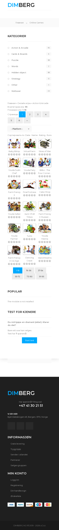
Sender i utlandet (19, 454)
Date (27, 135)
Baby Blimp (14, 151)
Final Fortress (29, 192)
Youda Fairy (29, 170)
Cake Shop (44, 192)
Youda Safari (14, 214)
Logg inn (14, 480)
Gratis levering (17, 443)
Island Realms (44, 258)
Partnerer (15, 460)
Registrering (16, 485)
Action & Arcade (19, 48)
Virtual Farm (29, 151)
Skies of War (45, 151)
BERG (21, 5)
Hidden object (18, 72)
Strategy (15, 78)
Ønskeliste (15, 496)
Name (35, 135)
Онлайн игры (24, 103)
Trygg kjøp (15, 449)
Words (14, 66)
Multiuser (16, 91)
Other (14, 85)
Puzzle (14, 60)
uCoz (43, 525)
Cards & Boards (19, 54)
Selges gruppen (18, 465)
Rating (42, 135)
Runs (49, 135)
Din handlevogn (18, 490)
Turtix (29, 236)
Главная (20, 22)
